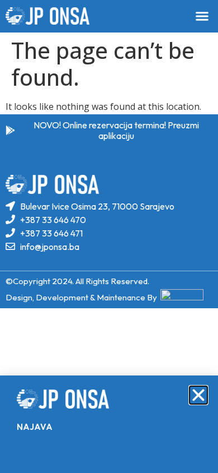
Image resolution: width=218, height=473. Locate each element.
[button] (198, 395)
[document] (109, 236)
